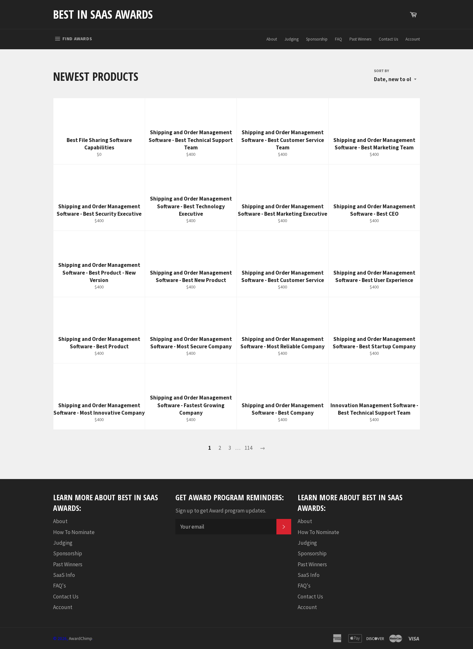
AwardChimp (80, 638)
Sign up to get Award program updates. (220, 510)
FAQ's (59, 585)
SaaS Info (64, 574)
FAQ (338, 39)
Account (412, 39)
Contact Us (388, 39)
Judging (291, 39)
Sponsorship (317, 39)
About (271, 39)
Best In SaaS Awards (103, 14)
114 (248, 447)
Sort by (381, 70)
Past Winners (360, 39)
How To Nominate (74, 532)
